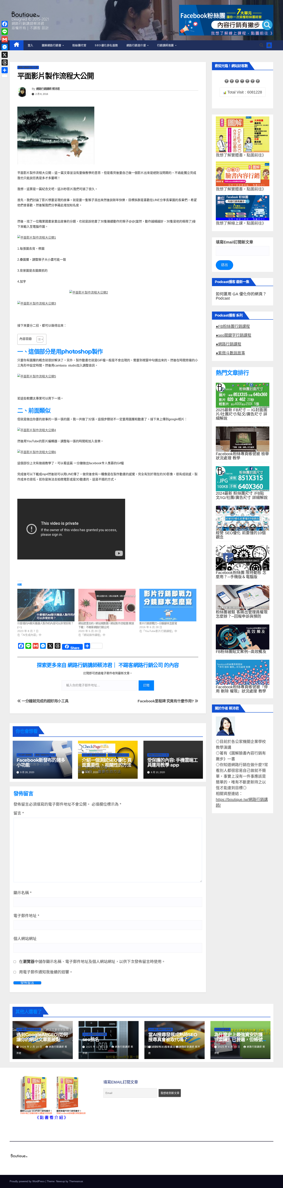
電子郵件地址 (26, 916)
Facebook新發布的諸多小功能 (41, 762)
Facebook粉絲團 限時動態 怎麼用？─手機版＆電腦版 (241, 574)
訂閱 (146, 685)
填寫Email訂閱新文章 (234, 242)
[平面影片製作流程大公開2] (107, 292)
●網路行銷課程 (228, 344)
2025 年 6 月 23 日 (229, 1047)
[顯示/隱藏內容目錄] (38, 339)
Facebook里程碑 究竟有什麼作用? (166, 701)
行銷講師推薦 (166, 45)
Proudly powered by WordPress (27, 1181)
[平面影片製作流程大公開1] (107, 237)
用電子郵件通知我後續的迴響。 (46, 972)
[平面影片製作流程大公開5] (107, 376)
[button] (261, 45)
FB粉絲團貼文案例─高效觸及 (241, 652)
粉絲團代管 (79, 45)
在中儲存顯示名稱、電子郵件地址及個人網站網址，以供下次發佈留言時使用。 (92, 962)
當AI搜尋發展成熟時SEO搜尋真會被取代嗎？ (172, 1037)
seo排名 (90, 1039)
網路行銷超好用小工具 (28, 67)
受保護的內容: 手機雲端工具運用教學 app (172, 762)
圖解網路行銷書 (52, 45)
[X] (4, 55)
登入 (30, 45)
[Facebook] (4, 24)
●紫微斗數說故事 (230, 353)
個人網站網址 (25, 939)
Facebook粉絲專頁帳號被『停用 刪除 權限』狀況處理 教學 (242, 689)
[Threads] (4, 62)
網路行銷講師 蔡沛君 (48, 88)
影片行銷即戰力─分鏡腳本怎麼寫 (158, 623)
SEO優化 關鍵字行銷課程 (94, 755)
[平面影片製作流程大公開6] (107, 452)
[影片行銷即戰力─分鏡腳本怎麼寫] (168, 605)
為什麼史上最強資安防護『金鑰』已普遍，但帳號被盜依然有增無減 (238, 1039)
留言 (18, 813)
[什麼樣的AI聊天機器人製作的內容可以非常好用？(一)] (46, 605)
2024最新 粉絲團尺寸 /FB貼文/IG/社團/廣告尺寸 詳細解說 (242, 495)
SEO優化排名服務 (106, 45)
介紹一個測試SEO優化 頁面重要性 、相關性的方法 (106, 762)
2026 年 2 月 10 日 (31, 1047)
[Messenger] (4, 47)
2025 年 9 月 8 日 (162, 1047)
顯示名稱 (22, 893)
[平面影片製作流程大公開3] (107, 303)
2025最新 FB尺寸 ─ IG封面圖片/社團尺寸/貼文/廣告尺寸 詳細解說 (241, 414)
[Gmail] (4, 39)
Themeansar (76, 1181)
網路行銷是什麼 (136, 45)
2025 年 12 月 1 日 (97, 1047)
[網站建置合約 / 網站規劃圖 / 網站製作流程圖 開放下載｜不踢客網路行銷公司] (107, 605)
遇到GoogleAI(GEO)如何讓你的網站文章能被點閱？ (42, 1039)
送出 (224, 265)
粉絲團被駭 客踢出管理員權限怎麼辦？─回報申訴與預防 (242, 614)
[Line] (4, 31)
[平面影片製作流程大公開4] (107, 430)
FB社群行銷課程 (25, 755)
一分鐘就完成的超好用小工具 (44, 701)
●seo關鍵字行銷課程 (233, 335)
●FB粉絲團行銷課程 (233, 326)
